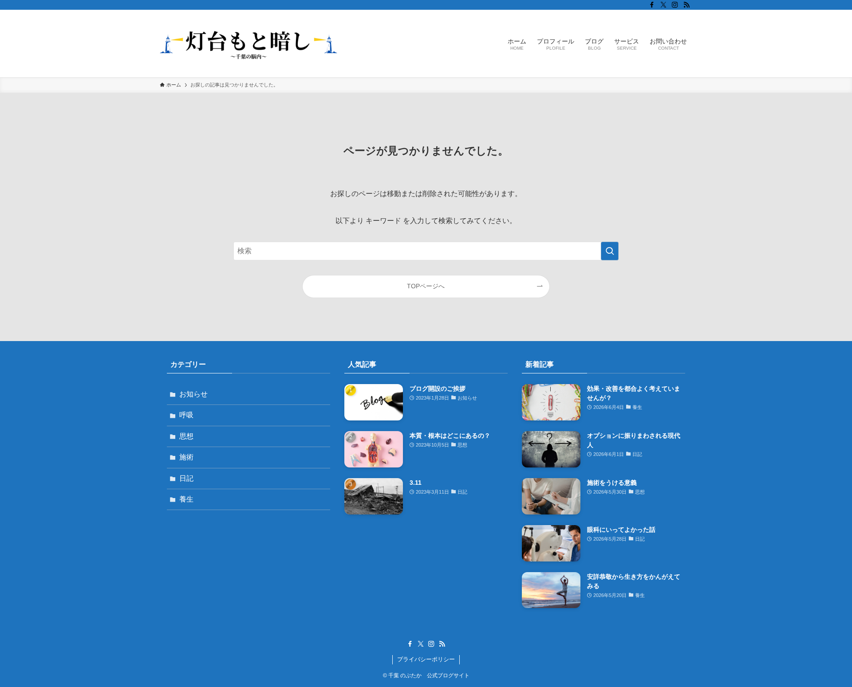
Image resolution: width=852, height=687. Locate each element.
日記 (186, 478)
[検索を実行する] (610, 251)
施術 (186, 457)
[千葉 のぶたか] (248, 43)
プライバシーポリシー (426, 659)
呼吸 (186, 415)
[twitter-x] (663, 5)
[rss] (686, 5)
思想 (186, 436)
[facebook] (652, 5)
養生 (186, 499)
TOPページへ (426, 286)
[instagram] (675, 5)
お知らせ (193, 394)
